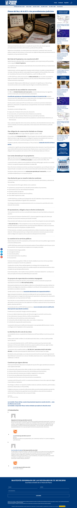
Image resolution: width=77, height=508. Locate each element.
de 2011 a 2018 (36, 6)
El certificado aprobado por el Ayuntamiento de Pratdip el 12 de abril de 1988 (27, 96)
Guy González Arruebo (16, 450)
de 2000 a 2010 (44, 6)
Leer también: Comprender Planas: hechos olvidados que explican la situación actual (29, 406)
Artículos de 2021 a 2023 (19, 6)
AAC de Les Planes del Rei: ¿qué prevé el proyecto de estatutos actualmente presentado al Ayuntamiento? (62, 56)
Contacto (60, 3)
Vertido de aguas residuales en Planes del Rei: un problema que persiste (63, 71)
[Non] (75, 506)
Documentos (60, 6)
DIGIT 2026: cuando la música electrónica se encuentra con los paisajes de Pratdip (62, 40)
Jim (14, 436)
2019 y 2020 (28, 6)
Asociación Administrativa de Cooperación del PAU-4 (37, 291)
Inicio (55, 3)
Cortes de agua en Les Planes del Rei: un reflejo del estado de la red (63, 25)
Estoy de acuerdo (62, 506)
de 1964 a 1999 (52, 6)
